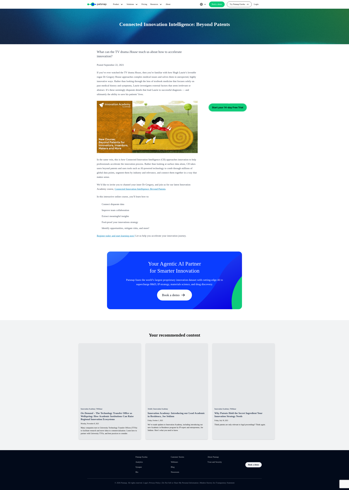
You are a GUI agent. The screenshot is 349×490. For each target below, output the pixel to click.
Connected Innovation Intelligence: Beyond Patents (140, 189)
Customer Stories (177, 457)
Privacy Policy (154, 483)
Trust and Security (214, 462)
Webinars (174, 462)
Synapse (139, 467)
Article (150, 409)
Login (256, 4)
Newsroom (175, 472)
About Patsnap (213, 457)
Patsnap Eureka (141, 457)
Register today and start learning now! (116, 235)
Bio (137, 472)
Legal (145, 483)
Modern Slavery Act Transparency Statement (217, 483)
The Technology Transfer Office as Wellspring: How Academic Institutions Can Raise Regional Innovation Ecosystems (107, 416)
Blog (172, 467)
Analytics (139, 462)
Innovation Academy (88, 409)
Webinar (99, 409)
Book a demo (171, 295)
